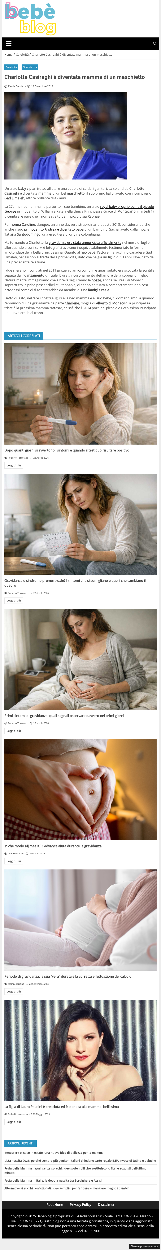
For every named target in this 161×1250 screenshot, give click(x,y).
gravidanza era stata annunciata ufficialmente (85, 242)
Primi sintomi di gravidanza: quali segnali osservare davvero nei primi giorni (64, 715)
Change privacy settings (144, 1246)
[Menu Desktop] (8, 43)
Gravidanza (30, 67)
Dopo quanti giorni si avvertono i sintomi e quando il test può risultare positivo (66, 450)
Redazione (55, 1204)
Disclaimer (106, 1204)
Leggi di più (14, 465)
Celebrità (11, 67)
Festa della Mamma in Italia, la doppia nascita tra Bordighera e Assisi (53, 1180)
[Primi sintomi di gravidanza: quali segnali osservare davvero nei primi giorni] (80, 659)
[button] (155, 43)
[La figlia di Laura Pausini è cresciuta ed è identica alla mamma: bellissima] (80, 1050)
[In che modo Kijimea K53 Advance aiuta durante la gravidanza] (80, 789)
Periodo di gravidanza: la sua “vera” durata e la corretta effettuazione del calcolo (67, 976)
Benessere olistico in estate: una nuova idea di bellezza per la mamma (54, 1153)
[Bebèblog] (30, 18)
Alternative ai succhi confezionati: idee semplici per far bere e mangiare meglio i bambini (67, 1188)
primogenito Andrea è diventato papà (53, 229)
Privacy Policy (80, 1204)
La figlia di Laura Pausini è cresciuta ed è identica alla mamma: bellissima (61, 1106)
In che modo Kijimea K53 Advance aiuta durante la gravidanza (53, 846)
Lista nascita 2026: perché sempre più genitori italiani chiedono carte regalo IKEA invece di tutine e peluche (80, 1161)
